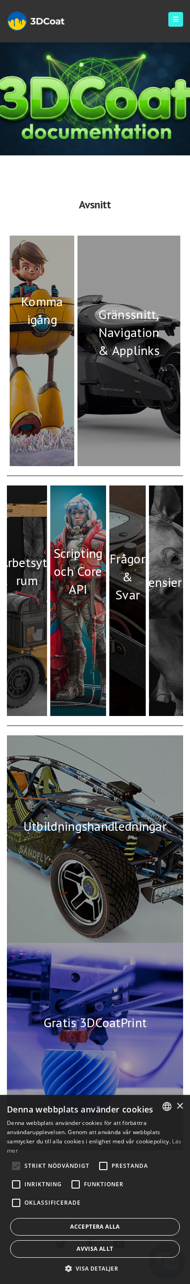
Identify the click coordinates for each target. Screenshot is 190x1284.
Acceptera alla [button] (95, 1227)
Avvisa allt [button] (95, 1249)
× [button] (179, 1106)
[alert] (95, 1189)
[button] (95, 1268)
